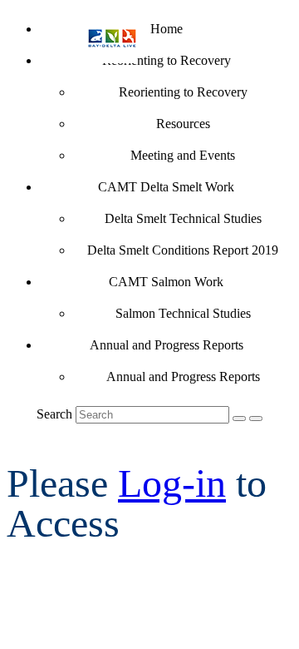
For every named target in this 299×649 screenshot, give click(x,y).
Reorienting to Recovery (166, 60)
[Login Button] (255, 418)
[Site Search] (239, 418)
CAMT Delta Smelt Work (166, 187)
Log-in (172, 483)
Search (54, 414)
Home (166, 29)
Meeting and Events (182, 155)
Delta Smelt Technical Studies (183, 218)
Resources (183, 123)
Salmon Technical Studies (183, 313)
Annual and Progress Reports (166, 345)
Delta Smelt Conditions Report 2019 (182, 250)
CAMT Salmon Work (166, 282)
